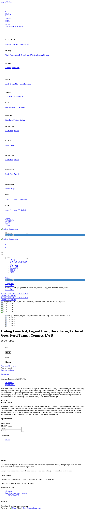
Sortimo (23, 120)
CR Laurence (18, 96)
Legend (28, 55)
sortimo (22, 107)
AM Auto (9, 96)
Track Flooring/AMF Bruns (15, 55)
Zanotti (16, 131)
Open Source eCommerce (32, 508)
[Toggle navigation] (2, 252)
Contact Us (9, 235)
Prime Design (10, 145)
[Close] (2, 254)
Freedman (28, 84)
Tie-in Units (22, 199)
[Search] (27, 233)
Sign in (7, 21)
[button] (14, 294)
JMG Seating (19, 84)
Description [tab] (9, 383)
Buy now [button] (12, 366)
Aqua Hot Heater (11, 199)
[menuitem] (8, 24)
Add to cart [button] (5, 366)
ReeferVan (9, 131)
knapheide (9, 107)
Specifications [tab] (10, 385)
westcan (16, 107)
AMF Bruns (9, 84)
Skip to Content (6, 2)
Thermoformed (24, 44)
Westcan (15, 44)
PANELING (9, 286)
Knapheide (15, 68)
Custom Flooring (43, 55)
